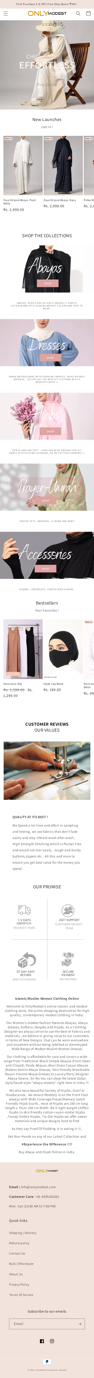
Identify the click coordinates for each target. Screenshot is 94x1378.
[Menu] (6, 13)
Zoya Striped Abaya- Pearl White (19, 201)
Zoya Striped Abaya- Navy (60, 200)
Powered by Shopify (57, 1370)
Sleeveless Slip (12, 683)
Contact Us (17, 1253)
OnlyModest (41, 1370)
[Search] (78, 13)
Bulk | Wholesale (21, 1264)
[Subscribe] (80, 1324)
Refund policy (19, 1243)
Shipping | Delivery (22, 1233)
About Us (16, 1274)
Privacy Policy (19, 1284)
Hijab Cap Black (53, 683)
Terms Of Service (21, 1295)
